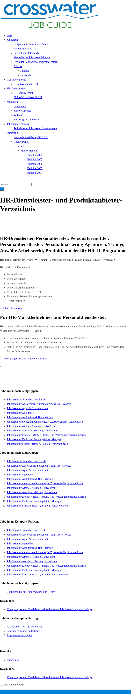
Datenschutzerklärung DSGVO (31, 137)
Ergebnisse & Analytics (19, 635)
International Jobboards (26, 53)
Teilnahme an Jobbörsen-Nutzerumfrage (35, 128)
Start (9, 35)
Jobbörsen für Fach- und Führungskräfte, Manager (34, 439)
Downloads (20, 106)
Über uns (19, 146)
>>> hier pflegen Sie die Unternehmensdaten (24, 358)
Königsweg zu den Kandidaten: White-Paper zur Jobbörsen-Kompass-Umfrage (49, 609)
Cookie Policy (21, 141)
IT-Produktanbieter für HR (28, 97)
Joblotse (18, 66)
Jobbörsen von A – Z (25, 48)
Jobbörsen (12, 39)
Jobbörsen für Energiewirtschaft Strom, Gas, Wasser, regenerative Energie (46, 434)
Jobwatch (25, 75)
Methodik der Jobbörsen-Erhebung (32, 57)
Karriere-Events (22, 110)
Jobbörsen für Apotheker (20, 412)
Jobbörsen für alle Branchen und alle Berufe (31, 591)
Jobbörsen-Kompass (18, 123)
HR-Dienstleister (16, 88)
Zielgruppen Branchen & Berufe (31, 44)
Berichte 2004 (34, 172)
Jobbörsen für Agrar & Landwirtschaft (27, 408)
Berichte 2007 (34, 159)
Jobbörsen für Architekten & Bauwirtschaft (30, 417)
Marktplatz (12, 101)
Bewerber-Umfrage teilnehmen (23, 631)
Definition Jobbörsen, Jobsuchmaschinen (36, 61)
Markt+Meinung (29, 150)
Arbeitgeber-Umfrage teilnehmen (24, 626)
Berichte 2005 (34, 168)
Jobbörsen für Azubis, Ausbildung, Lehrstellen (32, 430)
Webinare (19, 115)
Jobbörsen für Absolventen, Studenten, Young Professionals (39, 403)
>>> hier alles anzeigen (12, 308)
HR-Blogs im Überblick (27, 119)
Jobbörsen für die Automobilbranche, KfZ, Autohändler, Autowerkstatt (45, 421)
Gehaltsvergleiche (16, 79)
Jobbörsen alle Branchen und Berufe (26, 399)
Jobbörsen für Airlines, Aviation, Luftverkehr (31, 426)
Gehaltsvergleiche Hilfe (26, 84)
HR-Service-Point (23, 92)
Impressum (13, 132)
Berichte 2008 (34, 155)
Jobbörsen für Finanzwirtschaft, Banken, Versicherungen (37, 443)
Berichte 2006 (34, 163)
